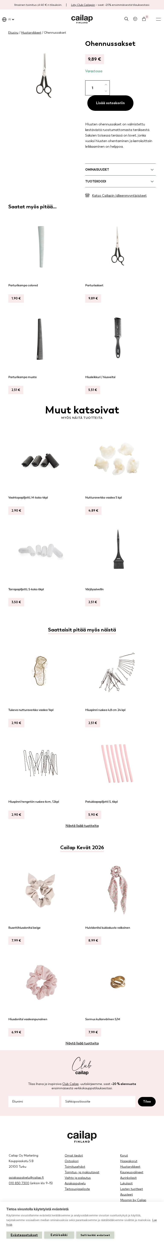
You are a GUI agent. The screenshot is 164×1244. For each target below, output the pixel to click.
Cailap (82, 19)
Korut (124, 1155)
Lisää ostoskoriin (110, 103)
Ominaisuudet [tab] (97, 169)
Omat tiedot (74, 1155)
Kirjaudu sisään (135, 19)
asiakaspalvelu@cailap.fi (26, 1177)
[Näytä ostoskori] (144, 19)
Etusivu (13, 33)
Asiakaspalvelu (75, 1183)
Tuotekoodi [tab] (95, 181)
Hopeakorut (128, 1161)
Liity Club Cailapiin (83, 4)
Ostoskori (72, 1161)
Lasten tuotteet (131, 1189)
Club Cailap (70, 1084)
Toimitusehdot (75, 1167)
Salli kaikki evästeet (95, 1235)
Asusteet (126, 1194)
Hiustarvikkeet (31, 33)
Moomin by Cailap (133, 1200)
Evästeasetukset (24, 1235)
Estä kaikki (59, 1235)
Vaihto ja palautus (78, 1178)
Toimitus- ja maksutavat (82, 1172)
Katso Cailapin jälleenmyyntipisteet (119, 196)
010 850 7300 (19, 1183)
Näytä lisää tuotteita (82, 826)
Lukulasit (126, 1183)
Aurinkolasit (128, 1178)
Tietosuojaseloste (77, 1189)
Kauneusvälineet (131, 1172)
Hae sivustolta (126, 19)
